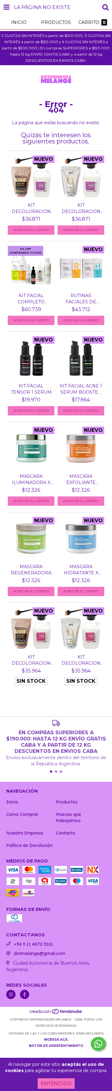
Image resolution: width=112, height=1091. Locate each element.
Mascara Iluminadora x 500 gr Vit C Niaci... (31, 479)
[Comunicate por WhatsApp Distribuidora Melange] (98, 1044)
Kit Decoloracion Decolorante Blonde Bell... (31, 208)
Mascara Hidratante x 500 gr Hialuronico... (81, 570)
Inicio (12, 802)
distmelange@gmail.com (39, 953)
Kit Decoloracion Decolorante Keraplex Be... (81, 208)
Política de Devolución (29, 845)
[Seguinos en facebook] (24, 994)
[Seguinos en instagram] (11, 994)
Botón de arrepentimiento (56, 1046)
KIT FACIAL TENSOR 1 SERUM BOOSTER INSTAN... (31, 389)
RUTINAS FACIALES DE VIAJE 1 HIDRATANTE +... (81, 299)
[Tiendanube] (56, 1013)
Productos (66, 802)
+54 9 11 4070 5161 (33, 944)
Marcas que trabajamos (68, 817)
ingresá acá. (56, 1040)
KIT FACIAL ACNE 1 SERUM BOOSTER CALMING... (81, 389)
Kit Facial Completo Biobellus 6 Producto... (31, 299)
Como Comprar (22, 814)
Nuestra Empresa (24, 833)
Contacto (65, 833)
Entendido (56, 1083)
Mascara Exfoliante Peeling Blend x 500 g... (81, 479)
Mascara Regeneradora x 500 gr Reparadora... (31, 570)
